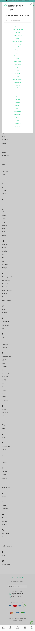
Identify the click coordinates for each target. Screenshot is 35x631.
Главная (3, 628)
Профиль (31, 628)
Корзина (17, 628)
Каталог (10, 628)
